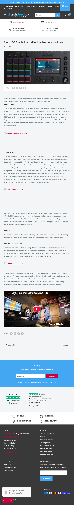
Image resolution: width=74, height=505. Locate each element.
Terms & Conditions (10, 467)
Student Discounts (46, 448)
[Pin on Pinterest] (17, 87)
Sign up (66, 7)
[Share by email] (24, 87)
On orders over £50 (18, 22)
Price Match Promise (46, 454)
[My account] (65, 15)
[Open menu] (5, 15)
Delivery (50, 6)
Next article (64, 345)
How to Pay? (8, 464)
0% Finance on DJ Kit (47, 446)
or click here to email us (11, 436)
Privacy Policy (8, 470)
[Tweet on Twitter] (20, 87)
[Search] (57, 15)
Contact (42, 437)
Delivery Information (46, 440)
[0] (68, 15)
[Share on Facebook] (13, 87)
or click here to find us (11, 452)
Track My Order (45, 443)
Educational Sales (46, 451)
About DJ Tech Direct (47, 434)
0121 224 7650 (8, 434)
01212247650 (33, 6)
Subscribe (52, 376)
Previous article (11, 345)
